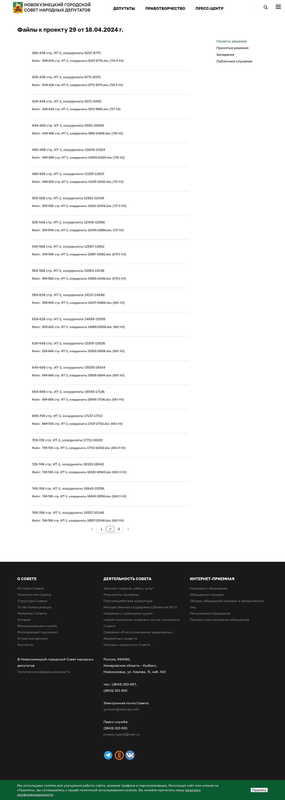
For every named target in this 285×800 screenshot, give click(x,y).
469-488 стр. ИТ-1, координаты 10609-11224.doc (77, 157)
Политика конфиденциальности (43, 672)
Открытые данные (32, 638)
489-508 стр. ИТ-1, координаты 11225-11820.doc (77, 181)
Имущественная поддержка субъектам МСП (140, 607)
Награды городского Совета (126, 645)
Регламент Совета (32, 613)
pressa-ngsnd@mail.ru (121, 734)
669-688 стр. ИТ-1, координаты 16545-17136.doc (76, 399)
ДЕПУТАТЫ (124, 8)
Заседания (225, 54)
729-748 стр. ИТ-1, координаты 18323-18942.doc (76, 472)
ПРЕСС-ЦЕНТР (209, 8)
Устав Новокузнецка (34, 607)
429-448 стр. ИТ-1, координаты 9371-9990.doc (75, 109)
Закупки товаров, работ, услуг (128, 588)
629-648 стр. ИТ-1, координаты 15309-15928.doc (77, 351)
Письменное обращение (210, 613)
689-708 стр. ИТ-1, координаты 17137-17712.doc (76, 423)
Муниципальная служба (37, 626)
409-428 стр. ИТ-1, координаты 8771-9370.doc (75, 85)
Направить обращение (208, 588)
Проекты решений (231, 41)
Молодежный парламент (37, 632)
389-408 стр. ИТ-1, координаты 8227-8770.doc (75, 60)
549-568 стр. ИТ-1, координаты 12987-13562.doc (76, 254)
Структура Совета (32, 601)
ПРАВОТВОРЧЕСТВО (165, 8)
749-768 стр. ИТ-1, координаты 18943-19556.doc (76, 496)
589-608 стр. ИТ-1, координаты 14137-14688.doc (77, 302)
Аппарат (24, 619)
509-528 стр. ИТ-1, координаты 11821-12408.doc (77, 206)
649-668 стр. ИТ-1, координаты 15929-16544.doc (77, 375)
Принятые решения (232, 48)
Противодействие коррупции (128, 601)
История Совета (30, 588)
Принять (259, 790)
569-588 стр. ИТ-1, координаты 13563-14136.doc (76, 278)
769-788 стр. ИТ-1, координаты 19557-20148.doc (76, 520)
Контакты (25, 645)
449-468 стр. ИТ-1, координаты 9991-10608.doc (76, 133)
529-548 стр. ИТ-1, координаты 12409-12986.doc (77, 230)
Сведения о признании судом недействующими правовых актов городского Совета (141, 619)
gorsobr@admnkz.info (121, 709)
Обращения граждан (207, 594)
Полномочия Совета (34, 594)
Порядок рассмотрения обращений (219, 619)
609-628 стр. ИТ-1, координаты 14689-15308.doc (77, 327)
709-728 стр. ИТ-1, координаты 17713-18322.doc (76, 448)
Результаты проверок (121, 594)
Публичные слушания (234, 61)
